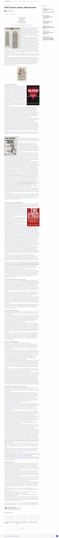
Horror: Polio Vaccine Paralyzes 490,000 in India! (48, 33)
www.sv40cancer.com (30, 254)
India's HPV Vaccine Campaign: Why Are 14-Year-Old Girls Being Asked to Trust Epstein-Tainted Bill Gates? (48, 38)
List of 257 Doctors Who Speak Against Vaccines (47, 22)
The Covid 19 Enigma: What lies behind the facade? (48, 17)
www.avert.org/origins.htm (9, 375)
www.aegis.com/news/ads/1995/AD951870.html (13, 402)
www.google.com (12, 129)
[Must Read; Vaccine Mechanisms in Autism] (22, 518)
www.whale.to (17, 326)
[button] (51, 1)
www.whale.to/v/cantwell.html (10, 277)
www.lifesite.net (16, 90)
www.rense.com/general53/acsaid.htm (25, 454)
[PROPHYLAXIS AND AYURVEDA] (33, 518)
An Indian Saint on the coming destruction (48, 10)
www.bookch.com (35, 504)
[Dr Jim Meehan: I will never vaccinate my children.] (10, 518)
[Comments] (54, 13)
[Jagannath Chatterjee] (10, 10)
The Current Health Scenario (7, 1)
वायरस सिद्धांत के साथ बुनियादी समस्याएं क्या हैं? (48, 28)
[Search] (52, 1)
